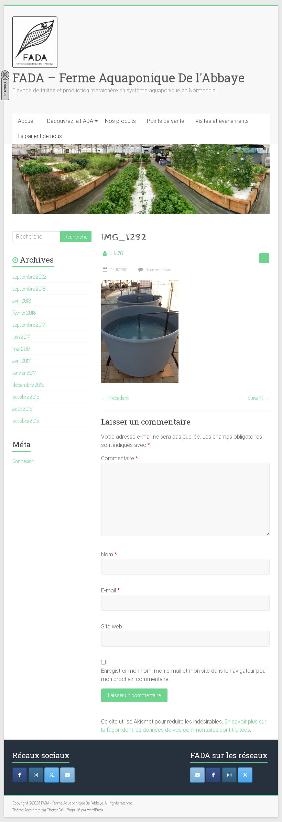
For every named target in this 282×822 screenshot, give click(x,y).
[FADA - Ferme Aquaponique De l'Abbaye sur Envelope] (197, 775)
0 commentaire (158, 269)
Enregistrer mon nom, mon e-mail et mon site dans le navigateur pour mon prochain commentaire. (184, 675)
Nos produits (120, 121)
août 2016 (22, 408)
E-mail (110, 590)
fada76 (115, 253)
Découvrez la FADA (70, 121)
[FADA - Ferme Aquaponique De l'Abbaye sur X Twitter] (245, 775)
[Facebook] (19, 775)
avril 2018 (21, 300)
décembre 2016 (28, 384)
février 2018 (24, 312)
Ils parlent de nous (40, 136)
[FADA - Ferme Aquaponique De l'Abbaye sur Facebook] (213, 775)
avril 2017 (21, 360)
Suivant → (259, 397)
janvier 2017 (24, 372)
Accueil (26, 121)
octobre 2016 (26, 396)
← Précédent (115, 397)
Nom (109, 554)
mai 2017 (21, 348)
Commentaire (119, 458)
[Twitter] (51, 775)
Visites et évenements (222, 121)
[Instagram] (36, 775)
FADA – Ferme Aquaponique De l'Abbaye (128, 77)
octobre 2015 (25, 420)
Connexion (23, 461)
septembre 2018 (29, 288)
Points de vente (165, 121)
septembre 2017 (28, 324)
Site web (111, 626)
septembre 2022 (29, 276)
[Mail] (67, 775)
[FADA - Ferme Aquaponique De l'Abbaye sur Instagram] (229, 775)
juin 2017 (21, 336)
